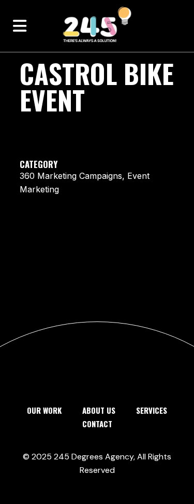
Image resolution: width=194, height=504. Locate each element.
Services (151, 410)
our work (44, 410)
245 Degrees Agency (93, 456)
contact (97, 423)
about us (98, 410)
